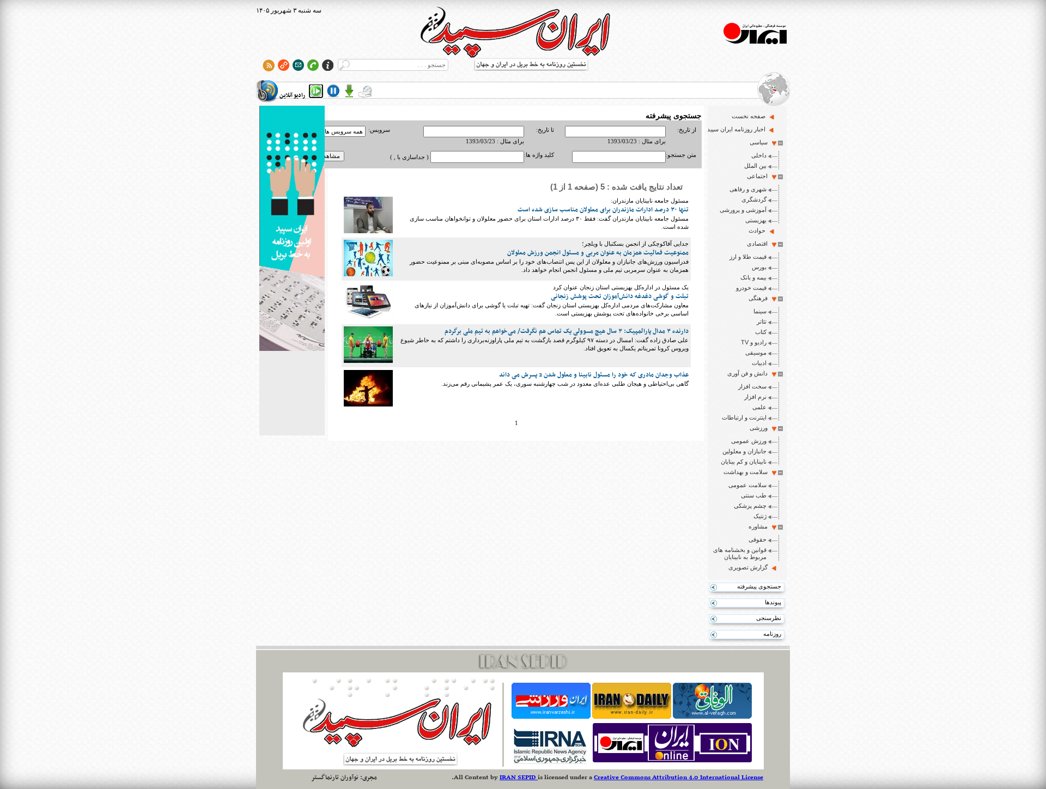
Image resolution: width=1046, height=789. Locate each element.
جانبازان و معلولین (744, 451)
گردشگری (754, 199)
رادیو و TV (754, 342)
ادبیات (759, 363)
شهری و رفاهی (748, 189)
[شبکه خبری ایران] (672, 762)
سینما (760, 311)
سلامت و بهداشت (745, 472)
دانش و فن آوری (747, 373)
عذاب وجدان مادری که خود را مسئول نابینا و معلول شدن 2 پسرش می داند (594, 374)
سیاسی (759, 142)
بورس (759, 267)
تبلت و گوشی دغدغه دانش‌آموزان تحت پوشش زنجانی (620, 296)
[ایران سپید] (292, 229)
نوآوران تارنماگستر (334, 777)
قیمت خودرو (751, 287)
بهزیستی (756, 220)
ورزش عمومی (749, 441)
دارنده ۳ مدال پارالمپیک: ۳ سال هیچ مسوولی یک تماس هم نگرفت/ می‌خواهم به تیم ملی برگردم (567, 331)
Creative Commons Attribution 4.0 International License (678, 777)
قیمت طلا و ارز (748, 256)
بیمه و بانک (753, 277)
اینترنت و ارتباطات (744, 417)
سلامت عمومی (747, 485)
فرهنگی (758, 298)
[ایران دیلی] (631, 716)
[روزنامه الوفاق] (712, 716)
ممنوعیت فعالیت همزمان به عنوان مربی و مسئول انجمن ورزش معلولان (598, 252)
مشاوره (758, 526)
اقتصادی (757, 243)
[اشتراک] (298, 65)
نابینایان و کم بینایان (744, 461)
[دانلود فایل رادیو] (349, 91)
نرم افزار (755, 396)
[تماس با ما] (313, 65)
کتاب (761, 332)
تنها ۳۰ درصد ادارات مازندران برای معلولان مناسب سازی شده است (603, 209)
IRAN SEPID (519, 777)
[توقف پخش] (333, 91)
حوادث (757, 230)
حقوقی (758, 539)
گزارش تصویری (748, 567)
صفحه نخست (748, 116)
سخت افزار (752, 386)
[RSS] (269, 65)
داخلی (759, 155)
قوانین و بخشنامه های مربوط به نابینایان (740, 553)
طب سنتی (754, 495)
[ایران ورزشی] (551, 716)
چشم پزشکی (750, 505)
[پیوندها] (283, 65)
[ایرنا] (549, 762)
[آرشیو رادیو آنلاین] (365, 91)
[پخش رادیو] (316, 91)
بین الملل (755, 165)
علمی (759, 407)
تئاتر (762, 321)
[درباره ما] (327, 65)
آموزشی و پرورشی (743, 210)
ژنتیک (760, 516)
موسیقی (756, 352)
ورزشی (759, 427)
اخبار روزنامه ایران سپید (736, 129)
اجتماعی (757, 176)
